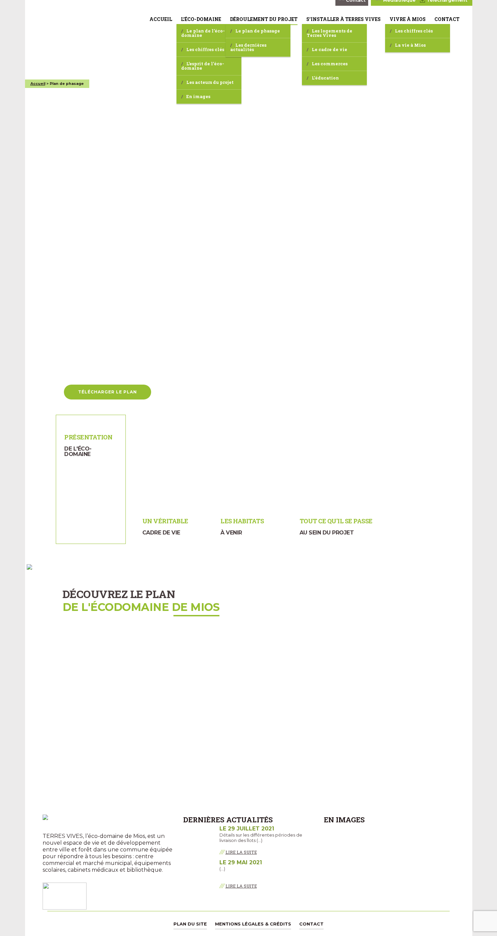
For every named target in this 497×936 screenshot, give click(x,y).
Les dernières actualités (248, 47)
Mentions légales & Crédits (253, 924)
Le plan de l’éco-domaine (203, 33)
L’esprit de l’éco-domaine (202, 66)
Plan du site (190, 924)
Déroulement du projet (264, 19)
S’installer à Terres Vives (343, 19)
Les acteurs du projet (210, 82)
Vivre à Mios (407, 19)
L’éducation (325, 78)
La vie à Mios (410, 45)
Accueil (160, 19)
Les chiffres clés (205, 49)
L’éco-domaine (201, 19)
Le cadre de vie (329, 49)
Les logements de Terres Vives (329, 33)
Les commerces (330, 63)
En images (198, 96)
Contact (446, 19)
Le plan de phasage (257, 30)
